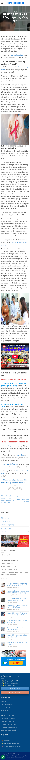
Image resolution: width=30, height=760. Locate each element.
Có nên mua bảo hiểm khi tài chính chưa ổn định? (17, 621)
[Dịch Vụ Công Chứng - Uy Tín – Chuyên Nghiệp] (15, 2)
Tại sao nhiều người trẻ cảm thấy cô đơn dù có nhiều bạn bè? (17, 614)
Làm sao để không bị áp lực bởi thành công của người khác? (16, 599)
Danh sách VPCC (6, 707)
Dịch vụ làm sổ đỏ (17, 55)
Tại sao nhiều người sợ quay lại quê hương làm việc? (17, 636)
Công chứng (5, 518)
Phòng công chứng (8, 446)
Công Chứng (16, 756)
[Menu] (2, 3)
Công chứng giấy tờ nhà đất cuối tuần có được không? (17, 606)
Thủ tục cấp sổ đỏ (7, 521)
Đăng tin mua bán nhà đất (8, 730)
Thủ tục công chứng (7, 525)
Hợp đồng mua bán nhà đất (9, 724)
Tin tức (15, 11)
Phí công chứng (16, 692)
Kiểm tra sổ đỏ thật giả (10, 464)
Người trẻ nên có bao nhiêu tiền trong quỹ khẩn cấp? (16, 628)
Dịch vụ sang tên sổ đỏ (7, 718)
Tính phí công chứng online (9, 727)
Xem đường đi (15, 688)
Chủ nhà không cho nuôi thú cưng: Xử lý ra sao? (17, 643)
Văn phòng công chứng (8, 715)
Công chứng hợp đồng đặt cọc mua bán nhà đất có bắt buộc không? (18, 592)
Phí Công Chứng (6, 528)
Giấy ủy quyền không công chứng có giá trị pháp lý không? (17, 584)
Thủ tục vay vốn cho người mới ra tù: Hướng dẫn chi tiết (22, 499)
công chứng (20, 455)
